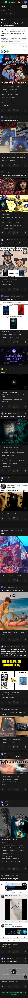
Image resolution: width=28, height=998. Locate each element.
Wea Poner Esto (6, 858)
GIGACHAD (21, 847)
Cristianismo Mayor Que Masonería (11, 102)
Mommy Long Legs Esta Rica (10, 856)
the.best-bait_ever (8, 478)
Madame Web (16, 92)
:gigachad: (4, 805)
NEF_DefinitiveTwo (8, 369)
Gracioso (12, 222)
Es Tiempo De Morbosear (9, 160)
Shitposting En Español (8, 228)
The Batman (13, 334)
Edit (11, 853)
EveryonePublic (8, 413)
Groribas (16, 839)
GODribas (5, 847)
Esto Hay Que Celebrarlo (9, 97)
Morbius (12, 14)
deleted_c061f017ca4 (9, 296)
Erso (5, 20)
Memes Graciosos (7, 779)
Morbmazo (5, 635)
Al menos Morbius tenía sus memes (13, 175)
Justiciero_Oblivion (8, 958)
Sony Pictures (11, 86)
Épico (3, 481)
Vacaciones (19, 635)
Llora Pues (5, 864)
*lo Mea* (15, 632)
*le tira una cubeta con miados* (12, 590)
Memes (21, 220)
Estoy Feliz (22, 155)
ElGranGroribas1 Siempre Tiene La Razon (13, 845)
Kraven (4, 94)
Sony (4, 86)
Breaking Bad (6, 450)
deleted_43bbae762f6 (9, 646)
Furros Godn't (6, 105)
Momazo (23, 632)
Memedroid (16, 858)
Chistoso (5, 222)
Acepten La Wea (7, 284)
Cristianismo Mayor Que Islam (10, 100)
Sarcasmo (19, 281)
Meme (15, 220)
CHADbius (22, 850)
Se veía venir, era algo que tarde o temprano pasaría (13, 24)
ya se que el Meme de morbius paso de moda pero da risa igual (13, 244)
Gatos (4, 784)
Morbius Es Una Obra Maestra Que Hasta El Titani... (13, 395)
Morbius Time (18, 399)
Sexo (12, 635)
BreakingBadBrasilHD (20, 460)
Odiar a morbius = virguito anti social (14, 962)
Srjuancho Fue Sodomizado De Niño (11, 447)
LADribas (18, 861)
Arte (2, 534)
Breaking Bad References (9, 455)
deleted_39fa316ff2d (9, 530)
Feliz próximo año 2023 (9, 299)
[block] (26, 20)
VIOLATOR (6, 802)
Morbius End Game (7, 399)
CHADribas (13, 847)
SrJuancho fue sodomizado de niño (13, 416)
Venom (19, 86)
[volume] (25, 387)
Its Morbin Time (21, 157)
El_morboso (7, 587)
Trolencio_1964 (8, 117)
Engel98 (6, 172)
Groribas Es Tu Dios (7, 842)
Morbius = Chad (14, 89)
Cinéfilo (17, 337)
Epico (4, 513)
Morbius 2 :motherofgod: (9, 879)
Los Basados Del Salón (8, 281)
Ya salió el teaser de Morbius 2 (11, 757)
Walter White (15, 450)
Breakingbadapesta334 (8, 458)
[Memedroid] (5, 2)
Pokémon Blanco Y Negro (9, 695)
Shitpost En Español (16, 225)
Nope (20, 334)
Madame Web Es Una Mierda (10, 217)
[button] (22, 2)
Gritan (11, 337)
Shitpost (19, 222)
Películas (5, 334)
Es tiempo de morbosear (9, 120)
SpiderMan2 (7, 709)
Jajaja (4, 157)
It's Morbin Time (7, 92)
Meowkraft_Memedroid (8, 697)
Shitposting (5, 225)
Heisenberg (5, 452)
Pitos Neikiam (11, 157)
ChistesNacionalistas (9, 754)
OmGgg (3, 372)
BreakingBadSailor (7, 460)
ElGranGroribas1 (7, 839)
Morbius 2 (5, 402)
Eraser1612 (7, 239)
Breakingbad (21, 452)
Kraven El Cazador (13, 94)
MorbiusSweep (6, 466)
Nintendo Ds (6, 692)
